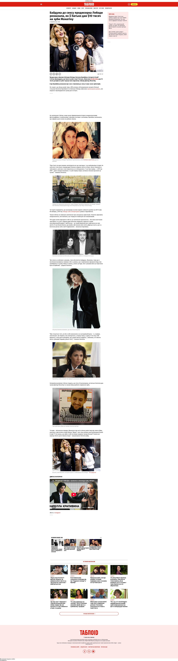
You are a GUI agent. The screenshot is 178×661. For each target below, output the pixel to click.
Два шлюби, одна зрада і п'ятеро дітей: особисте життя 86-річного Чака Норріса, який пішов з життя (118, 34)
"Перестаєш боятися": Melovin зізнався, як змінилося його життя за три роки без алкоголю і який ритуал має (58, 581)
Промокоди (104, 647)
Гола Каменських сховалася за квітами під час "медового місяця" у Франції (78, 580)
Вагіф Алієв (94, 79)
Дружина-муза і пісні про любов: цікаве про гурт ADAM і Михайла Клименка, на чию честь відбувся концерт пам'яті (118, 18)
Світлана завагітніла (88, 160)
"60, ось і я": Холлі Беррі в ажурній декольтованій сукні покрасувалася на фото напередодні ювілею (119, 604)
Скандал (74, 8)
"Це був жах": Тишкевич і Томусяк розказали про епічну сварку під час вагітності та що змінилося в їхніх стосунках (59, 605)
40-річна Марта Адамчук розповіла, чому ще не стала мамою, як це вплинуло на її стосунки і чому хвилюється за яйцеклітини (118, 582)
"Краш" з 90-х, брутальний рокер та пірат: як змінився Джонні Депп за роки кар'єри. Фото (117, 26)
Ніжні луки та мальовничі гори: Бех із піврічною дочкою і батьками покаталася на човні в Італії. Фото (98, 605)
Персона (111, 14)
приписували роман (93, 89)
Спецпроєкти (108, 8)
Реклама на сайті (75, 647)
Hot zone (101, 8)
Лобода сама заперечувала (71, 211)
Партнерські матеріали (94, 647)
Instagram (57, 513)
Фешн (78, 8)
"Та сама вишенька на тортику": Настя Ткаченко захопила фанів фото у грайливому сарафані (78, 604)
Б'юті (82, 8)
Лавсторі (95, 8)
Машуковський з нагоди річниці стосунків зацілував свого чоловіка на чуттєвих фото (98, 580)
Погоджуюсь (3, 660)
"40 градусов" (92, 472)
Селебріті (68, 8)
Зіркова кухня (88, 8)
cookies (13, 659)
